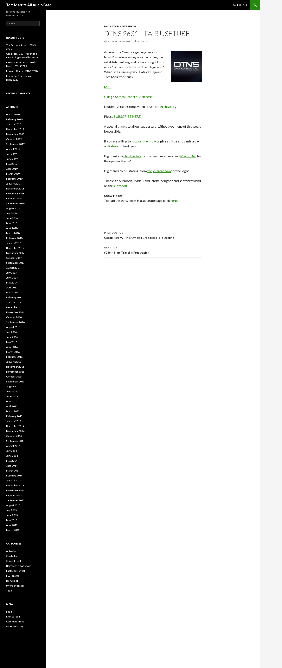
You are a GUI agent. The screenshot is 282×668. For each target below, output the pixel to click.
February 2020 (14, 119)
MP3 (107, 87)
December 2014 (15, 426)
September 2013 (15, 500)
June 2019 (12, 158)
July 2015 (11, 391)
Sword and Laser (15, 585)
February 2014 (14, 475)
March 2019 (13, 173)
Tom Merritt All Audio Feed (29, 5)
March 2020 (13, 114)
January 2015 (13, 421)
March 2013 (13, 530)
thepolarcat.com (159, 171)
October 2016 (14, 317)
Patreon (114, 146)
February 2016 (14, 356)
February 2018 (14, 238)
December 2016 (15, 307)
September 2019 (15, 144)
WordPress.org (14, 626)
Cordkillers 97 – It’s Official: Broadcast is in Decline (139, 235)
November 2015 (15, 371)
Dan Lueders (132, 156)
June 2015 (12, 396)
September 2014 (15, 440)
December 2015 (15, 366)
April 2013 (12, 525)
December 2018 (15, 188)
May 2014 (11, 460)
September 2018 (15, 203)
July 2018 (11, 213)
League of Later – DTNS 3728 (22, 71)
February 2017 (14, 297)
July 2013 (11, 510)
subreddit (120, 186)
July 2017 (11, 272)
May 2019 (11, 163)
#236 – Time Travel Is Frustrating (126, 250)
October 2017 (14, 257)
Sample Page (240, 5)
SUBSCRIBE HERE (127, 116)
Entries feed (13, 616)
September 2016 (15, 322)
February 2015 (14, 416)
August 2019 (13, 149)
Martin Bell (188, 156)
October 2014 (14, 435)
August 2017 (13, 267)
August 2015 (13, 386)
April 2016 (12, 346)
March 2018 (13, 233)
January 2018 (13, 243)
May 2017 (11, 282)
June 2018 (12, 218)
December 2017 (15, 247)
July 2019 (11, 153)
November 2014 (15, 431)
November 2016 (15, 312)
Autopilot (11, 551)
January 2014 (13, 480)
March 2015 (13, 411)
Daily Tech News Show (120, 26)
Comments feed (15, 621)
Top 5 (9, 590)
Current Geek (13, 560)
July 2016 (11, 332)
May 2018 (11, 223)
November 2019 (15, 134)
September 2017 (15, 262)
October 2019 (14, 139)
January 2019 (13, 183)
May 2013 (11, 520)
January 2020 (13, 124)
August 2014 (13, 445)
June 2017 (12, 277)
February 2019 (14, 178)
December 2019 (15, 129)
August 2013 (13, 505)
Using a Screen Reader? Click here (128, 97)
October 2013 (14, 495)
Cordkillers (12, 555)
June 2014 (12, 455)
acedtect (143, 41)
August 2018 (13, 208)
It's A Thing (12, 580)
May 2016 (11, 341)
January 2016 (13, 361)
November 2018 (15, 193)
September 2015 (15, 381)
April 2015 (12, 406)
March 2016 (13, 351)
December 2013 (15, 485)
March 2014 (13, 470)
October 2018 (14, 198)
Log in (9, 611)
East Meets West (15, 570)
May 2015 (11, 401)
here (174, 200)
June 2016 (12, 337)
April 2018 (12, 228)
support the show (144, 141)
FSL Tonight (12, 575)
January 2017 (13, 302)
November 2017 (15, 252)
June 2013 (12, 515)
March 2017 (13, 292)
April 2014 (12, 465)
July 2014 (11, 450)
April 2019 (12, 168)
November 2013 (15, 490)
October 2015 (14, 376)
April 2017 (12, 287)
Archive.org (168, 106)
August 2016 (13, 327)
